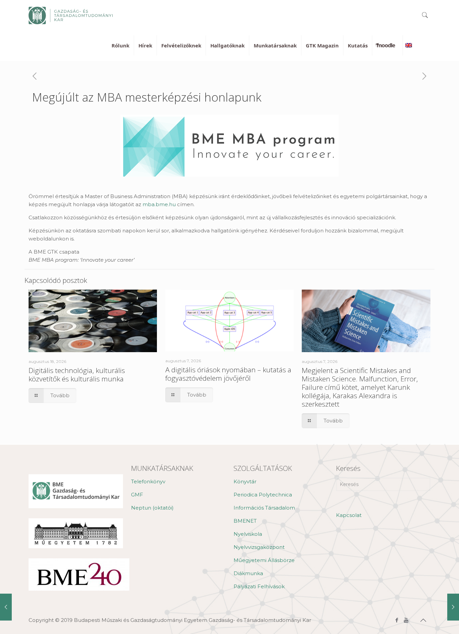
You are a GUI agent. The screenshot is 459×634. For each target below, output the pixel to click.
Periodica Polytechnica (263, 494)
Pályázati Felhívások (259, 586)
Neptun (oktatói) (152, 508)
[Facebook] (397, 620)
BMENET (245, 521)
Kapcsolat (349, 515)
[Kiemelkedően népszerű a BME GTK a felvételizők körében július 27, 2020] (453, 607)
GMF (137, 494)
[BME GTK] (71, 15)
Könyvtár (245, 481)
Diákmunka (248, 573)
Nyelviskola (248, 534)
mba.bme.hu (159, 204)
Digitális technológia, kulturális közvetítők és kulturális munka (77, 374)
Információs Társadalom (264, 508)
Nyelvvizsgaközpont (259, 547)
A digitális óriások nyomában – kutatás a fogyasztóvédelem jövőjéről (228, 374)
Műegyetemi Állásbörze (264, 560)
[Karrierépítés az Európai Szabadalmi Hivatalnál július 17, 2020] (6, 607)
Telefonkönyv (148, 481)
